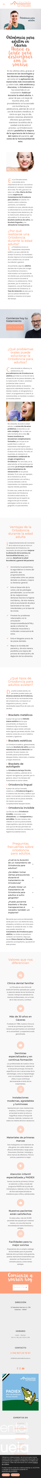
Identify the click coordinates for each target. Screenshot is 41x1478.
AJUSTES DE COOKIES (9, 1471)
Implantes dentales (20, 1428)
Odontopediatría (20, 1439)
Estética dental (20, 1433)
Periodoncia (20, 1444)
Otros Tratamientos (20, 1454)
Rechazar (15, 1474)
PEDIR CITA (19, 1287)
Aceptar (6, 1474)
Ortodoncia (20, 1423)
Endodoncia (20, 1449)
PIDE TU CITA (14, 327)
